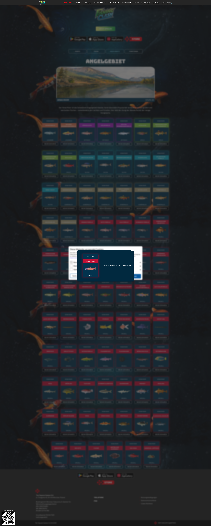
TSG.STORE (69, 3)
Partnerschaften (142, 3)
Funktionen (113, 3)
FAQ (163, 3)
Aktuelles (126, 3)
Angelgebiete (100, 3)
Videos (156, 3)
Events (79, 3)
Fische (88, 3)
